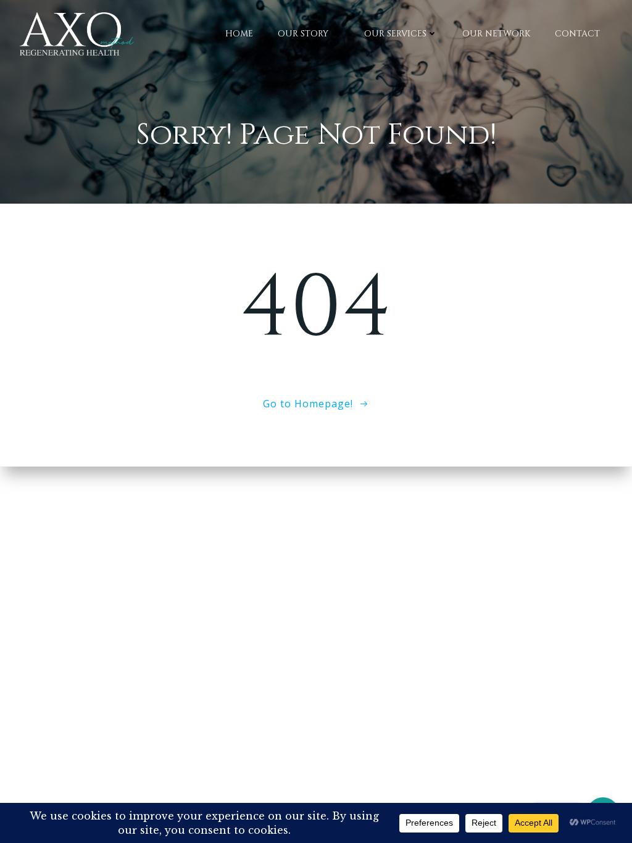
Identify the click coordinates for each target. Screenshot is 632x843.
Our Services (395, 33)
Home (239, 33)
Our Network (496, 33)
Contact (577, 33)
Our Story (303, 33)
